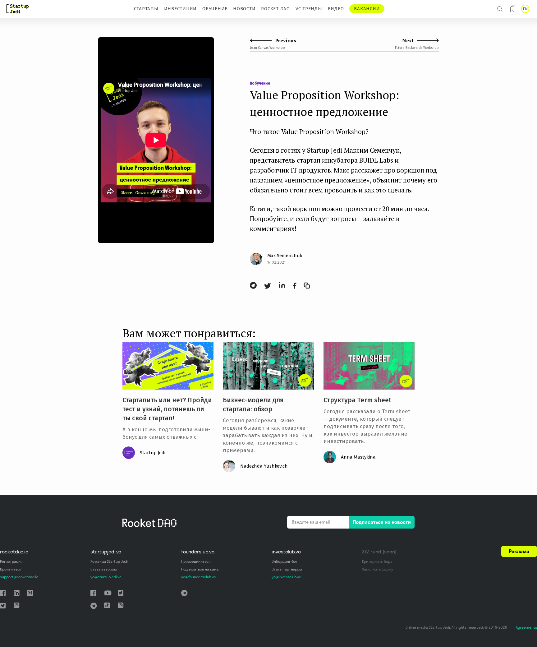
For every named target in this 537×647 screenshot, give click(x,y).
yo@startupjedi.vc (105, 577)
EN (525, 9)
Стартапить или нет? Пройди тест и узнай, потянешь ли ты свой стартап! (167, 409)
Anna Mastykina (358, 457)
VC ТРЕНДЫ (309, 9)
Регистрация (11, 561)
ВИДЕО (336, 9)
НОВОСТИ (244, 9)
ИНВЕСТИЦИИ (180, 9)
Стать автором (103, 569)
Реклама (519, 551)
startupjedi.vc (105, 551)
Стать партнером (287, 569)
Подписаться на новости (382, 522)
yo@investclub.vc (286, 577)
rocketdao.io (14, 551)
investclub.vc (286, 551)
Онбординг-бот (285, 561)
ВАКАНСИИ (367, 9)
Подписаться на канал (201, 569)
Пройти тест (10, 569)
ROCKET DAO (275, 9)
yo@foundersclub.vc (198, 577)
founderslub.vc (197, 551)
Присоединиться (195, 561)
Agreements (526, 627)
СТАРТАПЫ (146, 9)
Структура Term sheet (357, 400)
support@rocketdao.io (19, 577)
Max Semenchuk (284, 255)
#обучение (260, 83)
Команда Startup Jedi (109, 561)
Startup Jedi (152, 452)
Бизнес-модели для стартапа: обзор (253, 404)
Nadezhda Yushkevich (264, 466)
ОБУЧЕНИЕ (214, 9)
